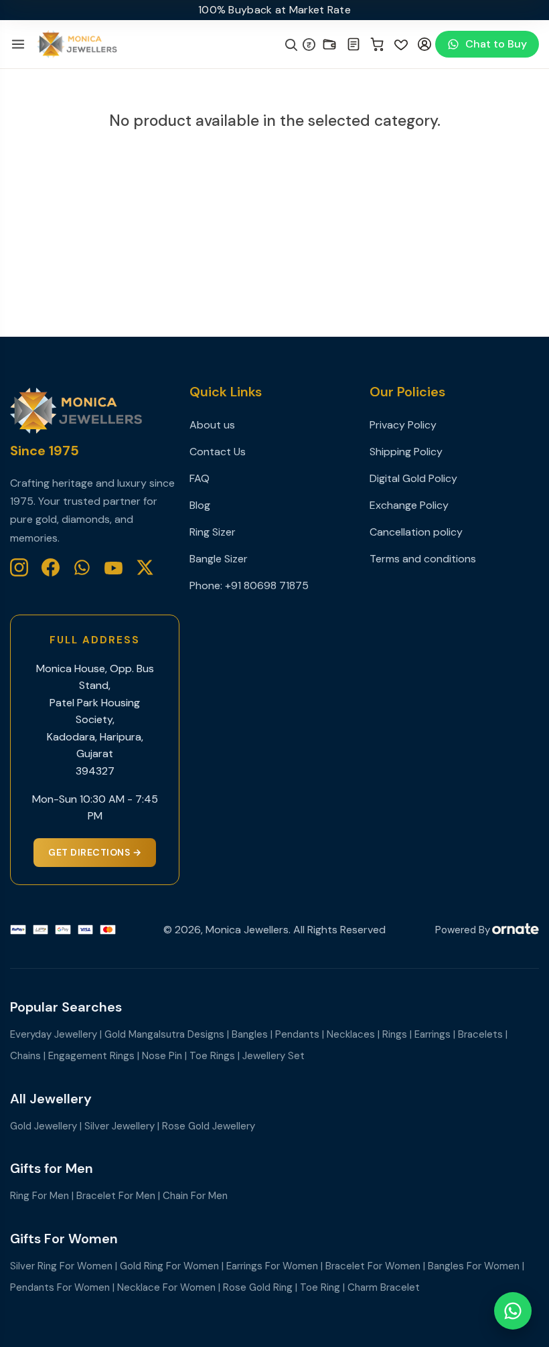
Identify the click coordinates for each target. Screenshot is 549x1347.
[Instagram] (19, 567)
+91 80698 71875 (267, 585)
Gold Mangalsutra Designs (164, 1034)
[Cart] (378, 44)
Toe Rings (212, 1055)
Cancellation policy (416, 532)
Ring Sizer (212, 532)
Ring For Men (39, 1195)
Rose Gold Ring (258, 1287)
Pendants (297, 1034)
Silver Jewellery (119, 1126)
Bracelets (480, 1034)
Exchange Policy (409, 505)
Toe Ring (320, 1287)
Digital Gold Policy (413, 478)
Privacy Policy (403, 425)
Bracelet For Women (372, 1266)
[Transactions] (353, 44)
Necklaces (351, 1034)
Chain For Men (195, 1195)
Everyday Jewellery (53, 1034)
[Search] (290, 44)
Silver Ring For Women (61, 1266)
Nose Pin (162, 1055)
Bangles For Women (474, 1266)
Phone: (207, 585)
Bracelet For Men (115, 1195)
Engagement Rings (91, 1055)
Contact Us (217, 452)
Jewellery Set (273, 1055)
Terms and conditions (423, 559)
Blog (199, 505)
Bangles (250, 1034)
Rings (394, 1034)
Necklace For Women (166, 1287)
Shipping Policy (406, 452)
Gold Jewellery (43, 1126)
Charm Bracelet (383, 1287)
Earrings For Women (272, 1266)
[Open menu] (18, 44)
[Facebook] (51, 567)
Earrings (432, 1034)
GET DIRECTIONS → (94, 852)
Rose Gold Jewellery (208, 1126)
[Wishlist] (401, 44)
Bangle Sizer (218, 559)
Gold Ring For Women (169, 1266)
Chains (25, 1055)
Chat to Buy (496, 44)
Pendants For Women (60, 1287)
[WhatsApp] (82, 567)
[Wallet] (329, 44)
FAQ (199, 478)
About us (212, 425)
